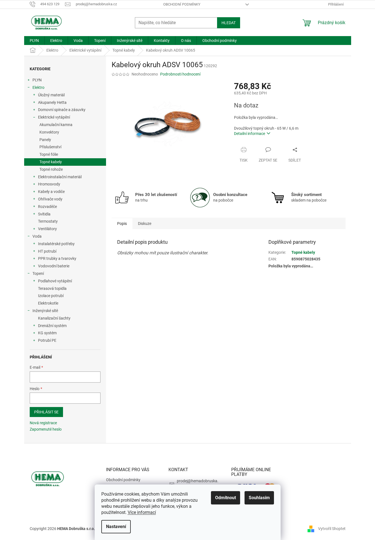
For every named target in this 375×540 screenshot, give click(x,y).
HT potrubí (47, 251)
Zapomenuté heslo (46, 429)
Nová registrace (43, 423)
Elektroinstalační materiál (60, 177)
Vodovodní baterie (53, 266)
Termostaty (48, 221)
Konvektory (49, 132)
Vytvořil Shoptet (332, 528)
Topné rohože (51, 169)
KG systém (47, 333)
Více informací (142, 512)
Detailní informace (249, 133)
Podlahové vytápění (55, 281)
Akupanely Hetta (52, 102)
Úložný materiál (51, 95)
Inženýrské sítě (45, 310)
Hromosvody (49, 184)
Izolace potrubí (51, 295)
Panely (45, 139)
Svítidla (44, 214)
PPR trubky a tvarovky (57, 258)
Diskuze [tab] (144, 223)
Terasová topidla (52, 288)
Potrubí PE (47, 340)
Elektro (38, 87)
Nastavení (116, 526)
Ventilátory (47, 229)
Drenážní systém (52, 325)
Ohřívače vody (50, 199)
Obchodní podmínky (181, 4)
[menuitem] (34, 40)
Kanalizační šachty (54, 318)
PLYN (37, 80)
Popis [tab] (122, 223)
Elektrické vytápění (54, 117)
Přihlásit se (46, 412)
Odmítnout (225, 497)
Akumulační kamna (55, 124)
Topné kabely (50, 162)
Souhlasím (259, 497)
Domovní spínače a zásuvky (61, 109)
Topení (38, 273)
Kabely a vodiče (51, 191)
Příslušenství (50, 147)
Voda (37, 236)
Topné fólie (48, 154)
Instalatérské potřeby (56, 244)
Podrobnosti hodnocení (180, 74)
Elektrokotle (48, 303)
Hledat (229, 23)
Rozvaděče (47, 206)
